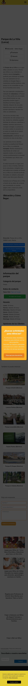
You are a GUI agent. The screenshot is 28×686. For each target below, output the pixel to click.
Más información (13, 678)
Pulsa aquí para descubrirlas (14, 355)
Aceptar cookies (14, 682)
